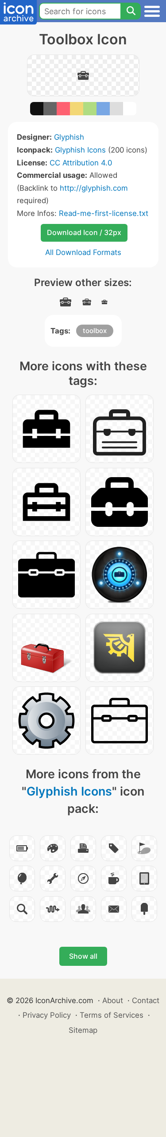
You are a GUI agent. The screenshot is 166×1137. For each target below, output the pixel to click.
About (112, 1000)
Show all (83, 956)
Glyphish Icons (80, 149)
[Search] (130, 11)
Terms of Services (111, 1015)
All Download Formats (83, 252)
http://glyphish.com (94, 188)
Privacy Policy (47, 1015)
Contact (145, 1000)
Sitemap (83, 1030)
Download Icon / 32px (84, 232)
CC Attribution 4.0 (81, 162)
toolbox (95, 330)
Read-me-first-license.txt (103, 213)
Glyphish (69, 137)
